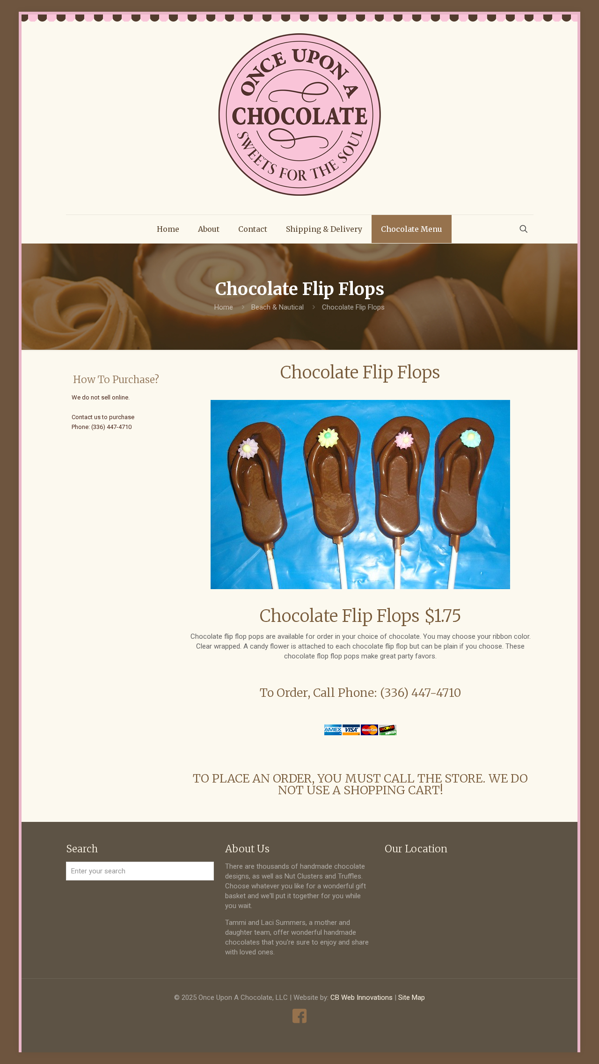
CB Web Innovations (361, 997)
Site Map (411, 997)
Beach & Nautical (277, 307)
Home (223, 307)
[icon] (300, 1016)
